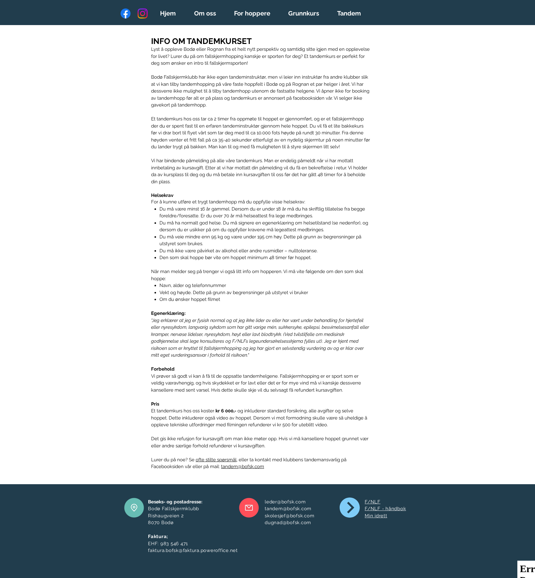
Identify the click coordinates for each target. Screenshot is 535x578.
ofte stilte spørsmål (216, 460)
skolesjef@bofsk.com (289, 516)
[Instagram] (142, 13)
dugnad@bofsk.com (288, 522)
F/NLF (373, 502)
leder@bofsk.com (285, 502)
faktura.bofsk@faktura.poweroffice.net (193, 550)
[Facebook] (125, 13)
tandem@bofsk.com (242, 466)
